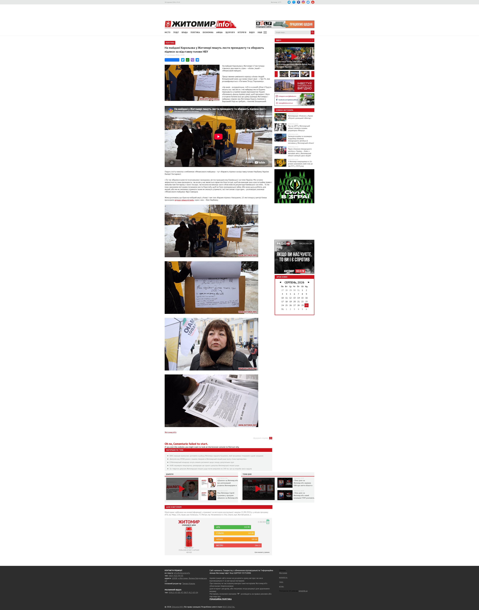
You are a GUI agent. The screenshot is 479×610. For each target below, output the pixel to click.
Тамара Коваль (188, 583)
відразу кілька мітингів (184, 200)
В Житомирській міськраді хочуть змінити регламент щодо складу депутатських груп (202, 462)
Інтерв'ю (242, 32)
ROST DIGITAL (229, 607)
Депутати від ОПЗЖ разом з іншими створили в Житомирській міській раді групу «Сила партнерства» (208, 459)
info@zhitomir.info (182, 573)
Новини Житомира (284, 110)
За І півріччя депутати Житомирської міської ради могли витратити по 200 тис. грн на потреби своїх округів (211, 469)
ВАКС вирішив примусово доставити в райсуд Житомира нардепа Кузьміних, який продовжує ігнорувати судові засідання (216, 456)
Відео (278, 40)
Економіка (208, 32)
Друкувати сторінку (260, 438)
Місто (168, 32)
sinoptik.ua (303, 591)
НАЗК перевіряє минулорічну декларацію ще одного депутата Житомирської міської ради (204, 465)
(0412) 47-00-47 (176, 592)
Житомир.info (170, 432)
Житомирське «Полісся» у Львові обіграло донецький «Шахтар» (300, 117)
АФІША (219, 32)
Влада (185, 32)
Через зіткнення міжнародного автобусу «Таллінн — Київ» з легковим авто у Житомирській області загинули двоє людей (300, 152)
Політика (195, 32)
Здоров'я (230, 32)
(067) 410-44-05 (176, 575)
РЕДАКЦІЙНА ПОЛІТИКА (221, 599)
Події (176, 32)
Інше (260, 32)
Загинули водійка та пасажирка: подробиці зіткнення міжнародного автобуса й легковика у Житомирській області (301, 139)
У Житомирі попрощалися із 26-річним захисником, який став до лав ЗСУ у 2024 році (300, 163)
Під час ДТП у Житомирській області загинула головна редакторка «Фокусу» (299, 128)
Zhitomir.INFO (178, 607)
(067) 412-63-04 (191, 592)
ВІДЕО (252, 32)
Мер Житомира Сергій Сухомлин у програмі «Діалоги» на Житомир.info (227, 495)
